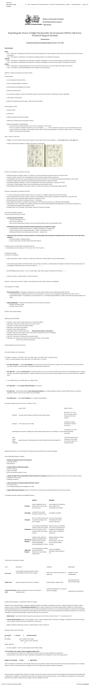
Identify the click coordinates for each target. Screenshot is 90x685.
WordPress (86, 684)
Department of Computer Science (40, 4)
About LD (85, 4)
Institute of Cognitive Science (57, 4)
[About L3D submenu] (88, 4)
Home (28, 4)
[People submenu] (70, 4)
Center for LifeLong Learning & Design (11, 4)
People (68, 4)
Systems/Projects (75, 4)
